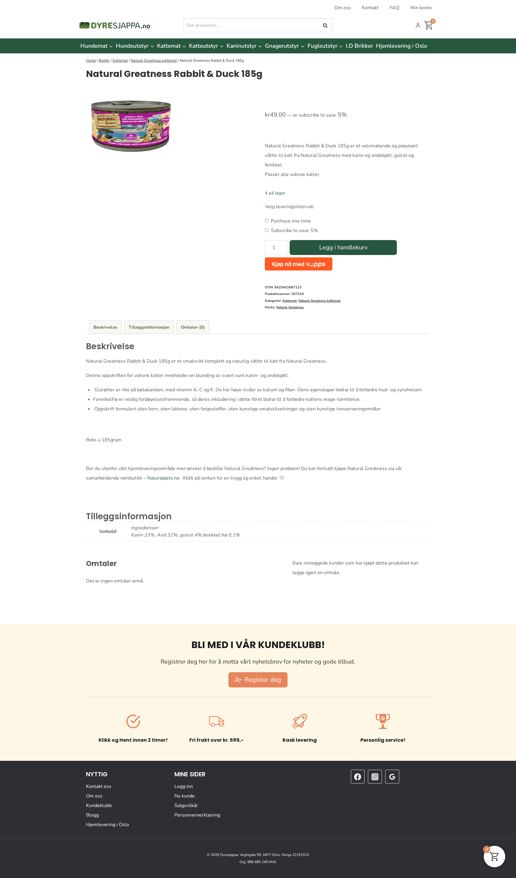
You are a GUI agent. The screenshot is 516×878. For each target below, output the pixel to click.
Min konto (421, 7)
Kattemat (289, 301)
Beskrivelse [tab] (105, 327)
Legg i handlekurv (343, 247)
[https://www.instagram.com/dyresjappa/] (375, 776)
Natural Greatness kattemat (319, 301)
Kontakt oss (98, 786)
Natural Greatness (290, 307)
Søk (325, 25)
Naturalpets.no (163, 478)
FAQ (394, 7)
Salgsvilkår (186, 805)
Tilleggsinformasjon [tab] (149, 327)
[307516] (131, 125)
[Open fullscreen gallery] (245, 147)
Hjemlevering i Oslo (401, 46)
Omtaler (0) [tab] (193, 327)
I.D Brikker (359, 46)
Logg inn (183, 786)
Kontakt (370, 7)
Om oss (342, 7)
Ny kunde (184, 796)
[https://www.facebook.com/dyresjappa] (358, 776)
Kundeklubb (99, 805)
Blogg (92, 815)
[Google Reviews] (392, 776)
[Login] (418, 25)
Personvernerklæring (197, 815)
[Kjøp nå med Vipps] (298, 263)
